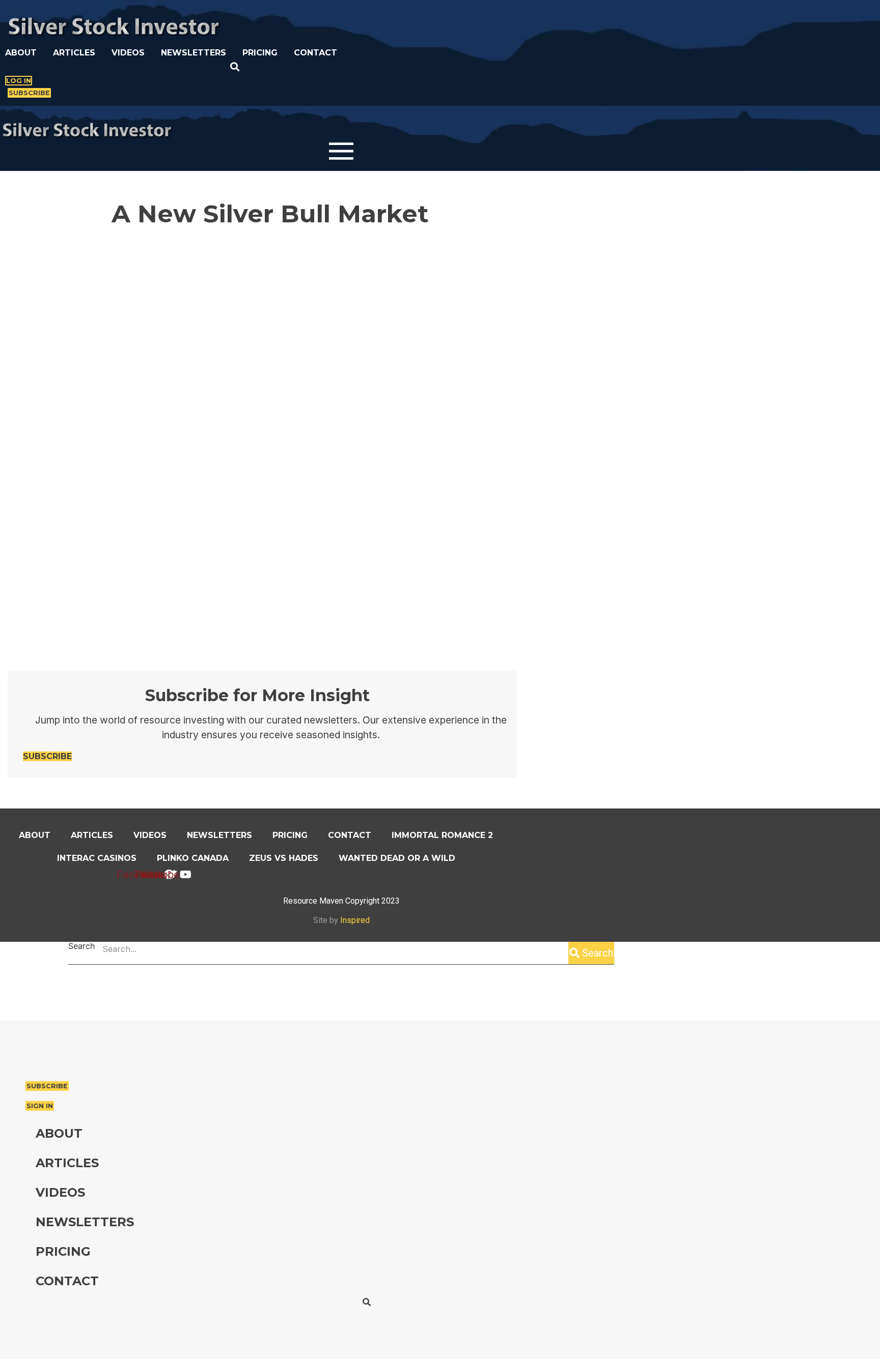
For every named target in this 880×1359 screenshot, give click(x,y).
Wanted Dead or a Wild (397, 858)
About (21, 52)
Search (81, 946)
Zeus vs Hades (283, 858)
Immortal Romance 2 (442, 835)
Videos (128, 52)
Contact (315, 52)
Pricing (260, 52)
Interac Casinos (96, 858)
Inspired (355, 920)
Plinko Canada (193, 858)
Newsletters (193, 52)
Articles (74, 52)
